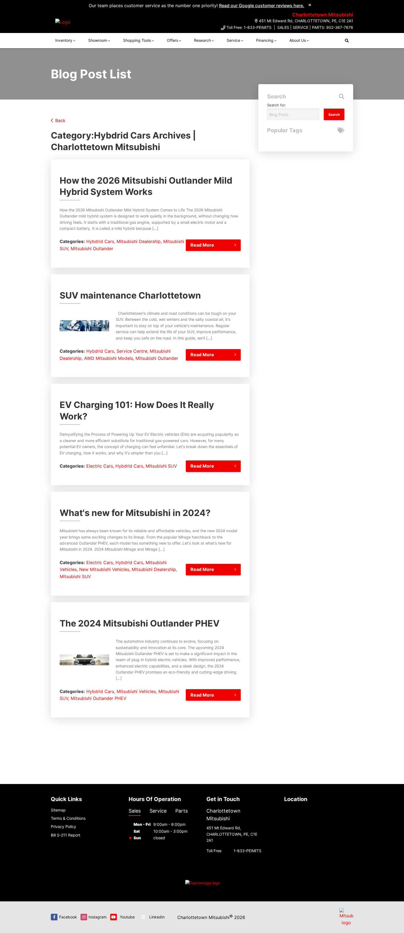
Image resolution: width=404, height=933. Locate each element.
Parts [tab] (181, 811)
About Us (297, 40)
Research (202, 40)
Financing (264, 40)
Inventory (63, 40)
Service (233, 40)
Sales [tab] (135, 811)
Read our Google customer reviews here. (261, 5)
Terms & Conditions (68, 818)
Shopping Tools (137, 40)
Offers (172, 40)
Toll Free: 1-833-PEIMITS (249, 27)
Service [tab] (158, 811)
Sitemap (58, 810)
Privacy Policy (63, 826)
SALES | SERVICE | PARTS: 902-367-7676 (315, 27)
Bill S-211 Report (65, 835)
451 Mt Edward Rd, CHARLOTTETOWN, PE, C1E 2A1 (306, 20)
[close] (309, 4)
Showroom (97, 40)
